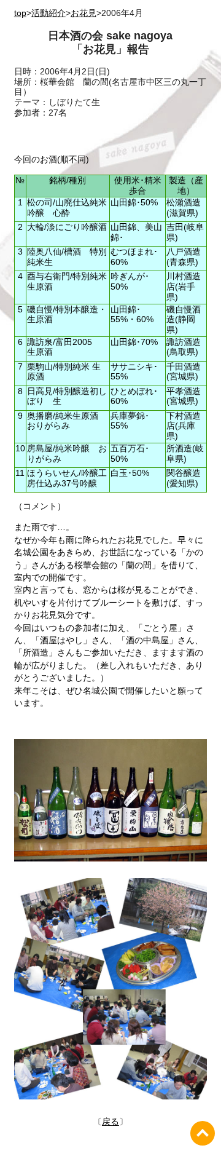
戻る (110, 1121)
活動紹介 (48, 13)
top (20, 13)
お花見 (83, 13)
